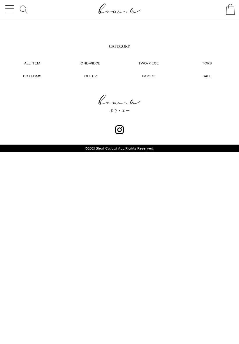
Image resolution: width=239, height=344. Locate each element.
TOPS (207, 63)
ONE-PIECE (90, 63)
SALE (207, 76)
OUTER (90, 76)
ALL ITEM (32, 63)
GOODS (149, 76)
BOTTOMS (32, 76)
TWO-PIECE (148, 63)
